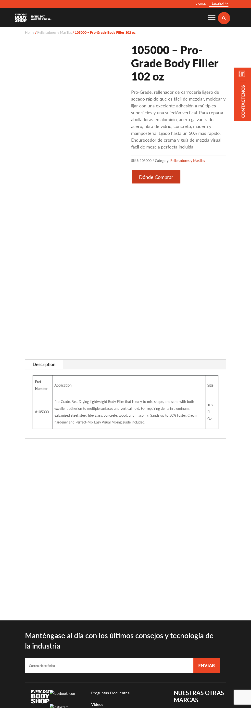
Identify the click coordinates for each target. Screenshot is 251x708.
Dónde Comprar (156, 177)
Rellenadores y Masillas (54, 32)
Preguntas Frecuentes (110, 692)
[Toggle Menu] (211, 17)
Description (44, 364)
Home (29, 32)
